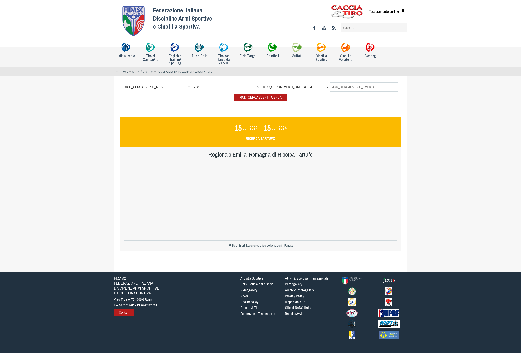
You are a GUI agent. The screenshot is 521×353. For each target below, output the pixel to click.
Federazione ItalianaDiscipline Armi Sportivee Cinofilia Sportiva (182, 18)
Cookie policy (249, 301)
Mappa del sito (295, 301)
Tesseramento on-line (384, 11)
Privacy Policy (294, 296)
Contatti (124, 312)
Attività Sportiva (251, 278)
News (244, 296)
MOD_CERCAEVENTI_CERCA (261, 97)
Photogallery (293, 284)
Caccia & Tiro (249, 307)
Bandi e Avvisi (294, 313)
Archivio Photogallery (299, 290)
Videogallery (248, 290)
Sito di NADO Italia (298, 307)
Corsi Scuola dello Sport (256, 284)
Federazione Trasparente (257, 313)
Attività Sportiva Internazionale (306, 278)
